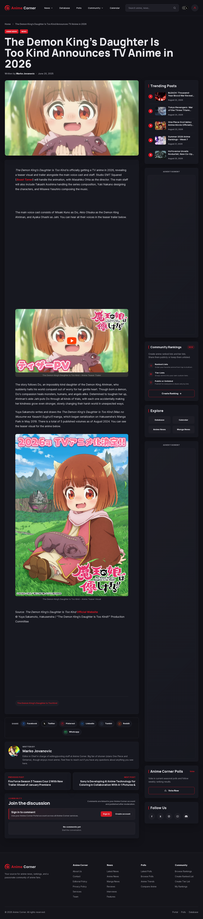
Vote (192, 771)
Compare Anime (148, 886)
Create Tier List (182, 881)
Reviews (111, 886)
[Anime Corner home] (20, 8)
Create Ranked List (184, 876)
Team (75, 896)
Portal (175, 912)
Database (64, 8)
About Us (77, 871)
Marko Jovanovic (25, 73)
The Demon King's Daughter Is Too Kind (37, 703)
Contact (76, 876)
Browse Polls (147, 876)
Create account (122, 814)
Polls (78, 8)
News (23, 31)
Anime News (11, 31)
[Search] (174, 8)
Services (77, 891)
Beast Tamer (24, 179)
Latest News (113, 871)
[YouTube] (177, 816)
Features (111, 896)
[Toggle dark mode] (185, 8)
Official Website (87, 612)
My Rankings (181, 886)
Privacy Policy (80, 886)
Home (8, 24)
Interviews (112, 891)
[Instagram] (169, 816)
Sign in (106, 814)
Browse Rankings (183, 871)
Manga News (183, 429)
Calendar (115, 8)
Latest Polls (146, 871)
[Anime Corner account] (194, 7)
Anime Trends (147, 881)
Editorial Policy (80, 881)
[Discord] (186, 816)
